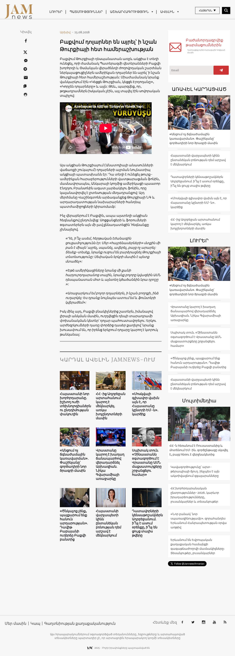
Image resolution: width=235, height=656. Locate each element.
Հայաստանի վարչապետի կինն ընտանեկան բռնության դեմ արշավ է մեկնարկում (108, 523)
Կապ (35, 623)
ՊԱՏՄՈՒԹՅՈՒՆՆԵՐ (86, 12)
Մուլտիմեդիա (199, 401)
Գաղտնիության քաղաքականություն (80, 623)
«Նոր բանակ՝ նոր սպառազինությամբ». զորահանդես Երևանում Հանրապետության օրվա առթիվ (199, 520)
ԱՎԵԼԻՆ (167, 12)
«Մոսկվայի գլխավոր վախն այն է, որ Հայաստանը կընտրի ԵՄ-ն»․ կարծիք (145, 404)
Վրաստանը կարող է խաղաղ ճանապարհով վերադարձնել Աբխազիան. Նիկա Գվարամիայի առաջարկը (110, 464)
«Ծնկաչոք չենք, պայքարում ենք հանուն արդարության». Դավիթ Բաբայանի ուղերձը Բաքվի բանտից (74, 525)
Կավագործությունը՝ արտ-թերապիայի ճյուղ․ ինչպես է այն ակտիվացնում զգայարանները (195, 471)
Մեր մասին (15, 623)
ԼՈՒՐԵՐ (55, 12)
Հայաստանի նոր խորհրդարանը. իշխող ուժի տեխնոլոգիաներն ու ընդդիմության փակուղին (75, 404)
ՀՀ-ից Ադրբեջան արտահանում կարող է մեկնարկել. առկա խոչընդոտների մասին (110, 406)
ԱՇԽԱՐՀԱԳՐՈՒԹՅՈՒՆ (129, 12)
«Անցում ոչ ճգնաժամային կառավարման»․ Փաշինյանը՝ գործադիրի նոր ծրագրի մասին (74, 460)
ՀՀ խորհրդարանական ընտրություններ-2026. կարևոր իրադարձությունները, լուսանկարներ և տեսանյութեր (195, 494)
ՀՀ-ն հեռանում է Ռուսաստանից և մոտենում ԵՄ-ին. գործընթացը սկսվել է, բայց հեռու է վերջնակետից (198, 450)
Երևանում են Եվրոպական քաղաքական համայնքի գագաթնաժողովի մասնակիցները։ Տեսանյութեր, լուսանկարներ (198, 546)
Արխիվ (66, 32)
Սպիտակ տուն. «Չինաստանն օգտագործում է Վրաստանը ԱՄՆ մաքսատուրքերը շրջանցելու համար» (147, 462)
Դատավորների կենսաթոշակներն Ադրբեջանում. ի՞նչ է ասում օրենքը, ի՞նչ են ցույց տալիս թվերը (147, 523)
